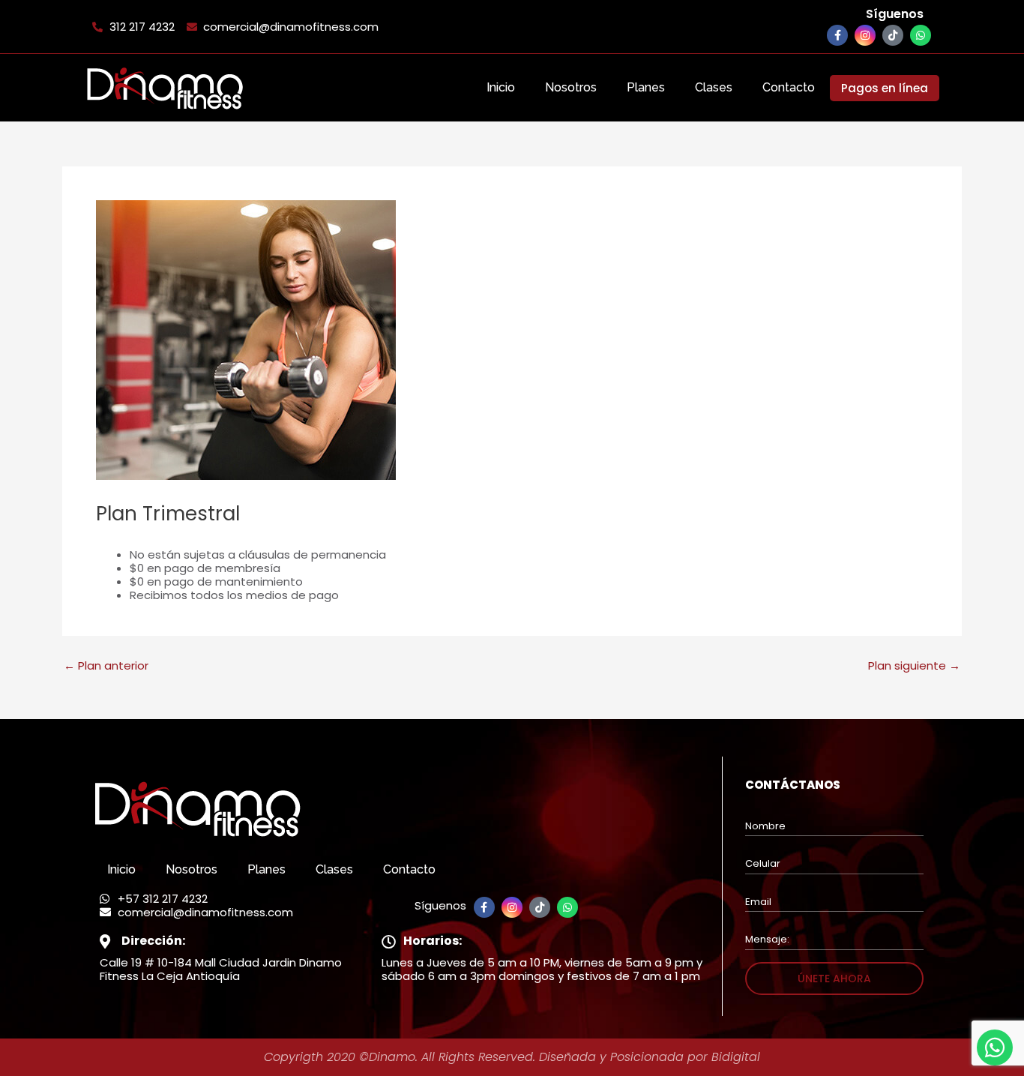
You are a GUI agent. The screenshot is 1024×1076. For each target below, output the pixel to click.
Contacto (788, 87)
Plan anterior (106, 665)
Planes (646, 87)
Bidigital (735, 1057)
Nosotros (571, 87)
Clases (713, 87)
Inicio (501, 87)
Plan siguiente (914, 665)
